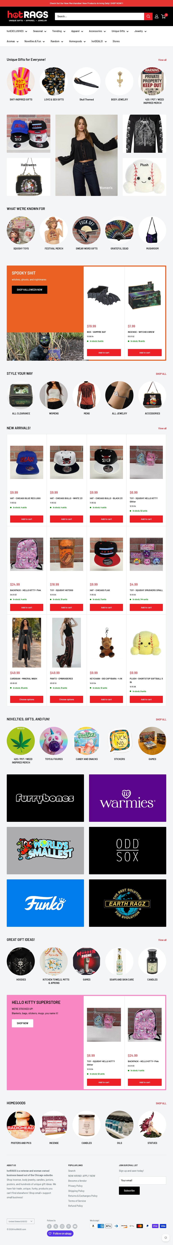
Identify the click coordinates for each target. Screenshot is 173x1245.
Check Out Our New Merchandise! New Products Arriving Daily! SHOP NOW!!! (86, 3)
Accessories (95, 31)
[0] (163, 16)
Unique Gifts (118, 31)
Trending (57, 31)
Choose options (26, 699)
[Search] (148, 16)
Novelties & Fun (32, 41)
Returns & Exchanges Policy (82, 1195)
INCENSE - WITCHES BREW (141, 332)
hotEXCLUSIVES (15, 31)
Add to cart (103, 352)
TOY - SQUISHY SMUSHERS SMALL (146, 590)
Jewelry (138, 31)
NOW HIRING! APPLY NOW (81, 1175)
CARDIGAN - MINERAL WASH (23, 678)
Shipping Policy (76, 1190)
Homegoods (75, 41)
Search (72, 1170)
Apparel (75, 31)
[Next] (166, 83)
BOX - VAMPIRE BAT (96, 332)
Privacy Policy (75, 1185)
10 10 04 (133, 506)
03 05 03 (13, 683)
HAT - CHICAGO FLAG (100, 590)
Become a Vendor (77, 1180)
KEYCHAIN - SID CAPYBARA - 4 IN (106, 678)
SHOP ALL (161, 373)
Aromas (11, 41)
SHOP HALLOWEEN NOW (29, 289)
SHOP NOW (22, 1023)
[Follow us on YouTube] (75, 1226)
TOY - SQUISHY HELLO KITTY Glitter (144, 500)
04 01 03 (13, 595)
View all (162, 59)
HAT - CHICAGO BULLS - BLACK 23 (106, 498)
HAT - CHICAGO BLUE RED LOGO (25, 498)
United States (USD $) (18, 1221)
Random (55, 41)
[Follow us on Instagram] (62, 1226)
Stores (116, 41)
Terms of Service (77, 1200)
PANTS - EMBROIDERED (61, 678)
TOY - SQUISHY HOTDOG (61, 590)
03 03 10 (53, 683)
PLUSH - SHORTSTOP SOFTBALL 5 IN (146, 680)
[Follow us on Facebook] (49, 1226)
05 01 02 (131, 336)
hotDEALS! (97, 41)
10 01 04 (93, 683)
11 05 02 (13, 503)
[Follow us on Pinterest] (68, 1226)
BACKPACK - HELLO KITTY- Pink (25, 590)
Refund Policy (75, 1205)
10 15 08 (133, 686)
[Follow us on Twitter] (55, 1226)
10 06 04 (90, 336)
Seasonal (38, 31)
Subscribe (129, 1190)
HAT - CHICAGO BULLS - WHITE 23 (66, 498)
